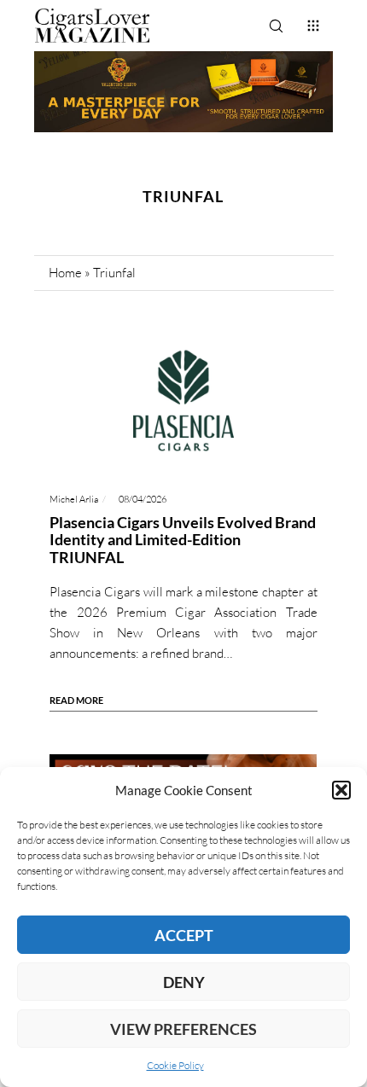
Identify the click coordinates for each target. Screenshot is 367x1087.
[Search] (275, 25)
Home (65, 272)
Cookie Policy (175, 1065)
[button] (341, 790)
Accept (183, 935)
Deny (184, 982)
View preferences (183, 1029)
